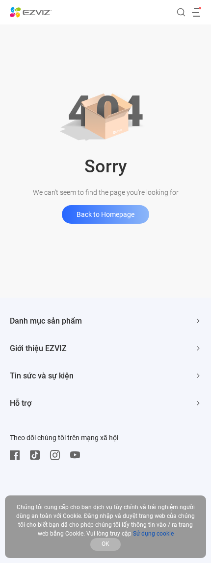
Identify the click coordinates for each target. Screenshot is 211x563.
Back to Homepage (105, 214)
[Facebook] (17, 455)
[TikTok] (37, 455)
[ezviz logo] (31, 12)
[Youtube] (77, 455)
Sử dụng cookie (153, 533)
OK (105, 543)
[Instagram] (57, 455)
